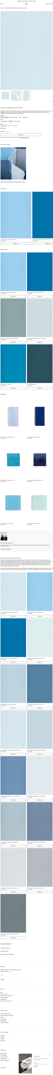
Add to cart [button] (16, 243)
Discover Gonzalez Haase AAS (5, 548)
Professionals (3, 1020)
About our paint (3, 993)
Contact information (4, 1060)
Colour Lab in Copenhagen (6, 995)
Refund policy (3, 1053)
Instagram (2, 1035)
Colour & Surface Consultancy (7, 1015)
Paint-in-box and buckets (5, 1001)
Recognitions (3, 1019)
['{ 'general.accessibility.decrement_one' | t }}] (5, 131)
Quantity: (2, 131)
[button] (47, 3)
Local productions (4, 997)
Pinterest (2, 1037)
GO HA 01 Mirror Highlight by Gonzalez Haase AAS (15, 8)
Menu (1, 3)
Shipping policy (3, 1058)
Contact (2, 1017)
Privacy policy (3, 1055)
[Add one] (9, 131)
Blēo (26, 4)
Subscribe (2, 979)
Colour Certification (4, 1022)
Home (1, 8)
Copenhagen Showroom (5, 1013)
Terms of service (4, 1056)
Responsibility (3, 999)
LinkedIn (2, 1038)
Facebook (2, 1040)
